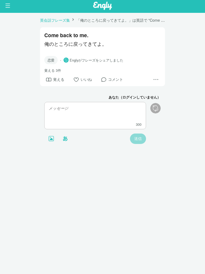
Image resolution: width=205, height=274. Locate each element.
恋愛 (51, 60)
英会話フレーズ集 (55, 20)
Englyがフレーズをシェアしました (96, 60)
